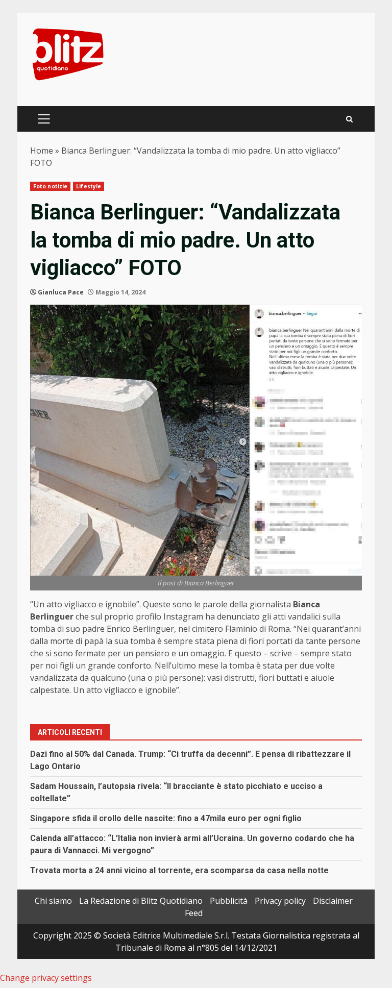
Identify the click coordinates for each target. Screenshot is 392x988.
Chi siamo (53, 900)
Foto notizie (50, 186)
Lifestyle (88, 186)
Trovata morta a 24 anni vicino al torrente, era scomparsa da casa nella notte (179, 870)
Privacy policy (280, 900)
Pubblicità (229, 900)
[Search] (349, 119)
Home (41, 150)
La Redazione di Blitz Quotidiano (141, 900)
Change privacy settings (46, 977)
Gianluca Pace (61, 292)
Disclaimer (333, 900)
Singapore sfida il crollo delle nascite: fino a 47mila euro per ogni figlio (166, 818)
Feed (194, 913)
